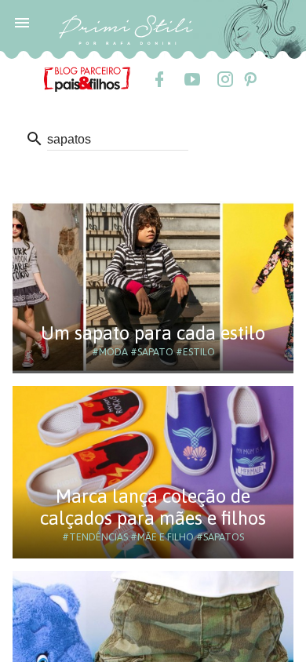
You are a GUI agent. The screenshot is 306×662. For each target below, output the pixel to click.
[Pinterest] (249, 79)
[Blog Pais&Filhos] (87, 78)
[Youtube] (191, 79)
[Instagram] (224, 79)
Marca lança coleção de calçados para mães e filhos (153, 507)
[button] (22, 22)
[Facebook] (158, 79)
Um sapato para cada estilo (153, 333)
